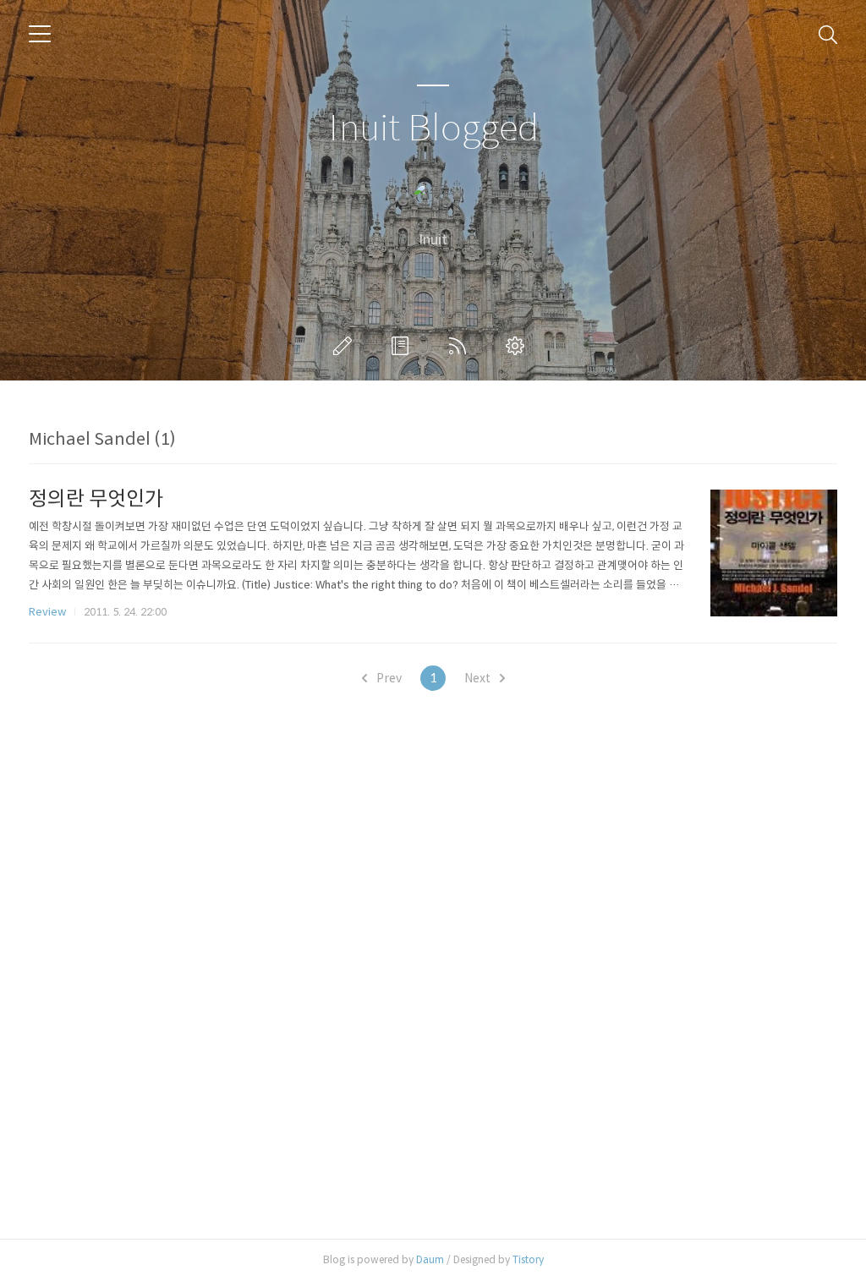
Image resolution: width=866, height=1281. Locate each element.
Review (47, 612)
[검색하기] (828, 34)
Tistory (528, 1259)
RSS (461, 346)
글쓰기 (346, 346)
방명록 (403, 346)
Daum (430, 1259)
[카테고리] (39, 34)
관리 (518, 346)
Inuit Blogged (433, 129)
